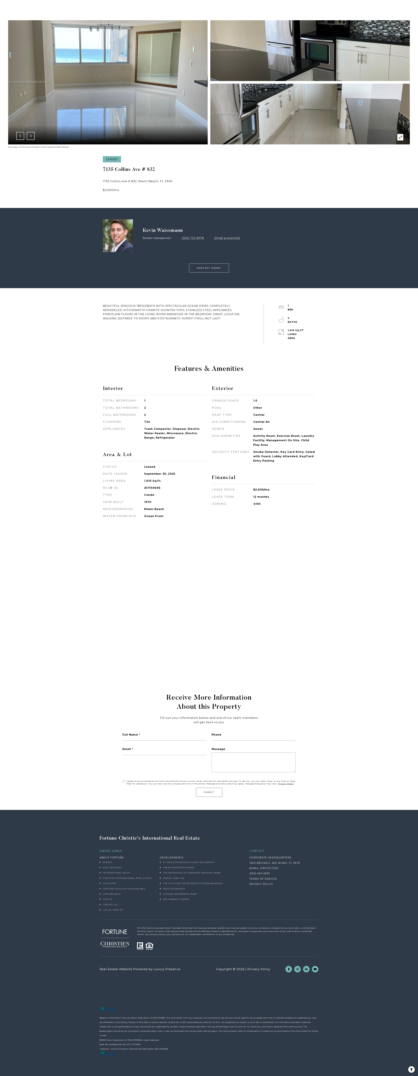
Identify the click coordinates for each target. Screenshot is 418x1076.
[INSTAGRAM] (297, 969)
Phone (216, 734)
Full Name (130, 734)
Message (218, 749)
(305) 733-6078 (193, 238)
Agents (107, 862)
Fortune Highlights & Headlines (124, 888)
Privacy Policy (286, 783)
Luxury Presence (166, 969)
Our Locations (112, 867)
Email (126, 749)
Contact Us (110, 904)
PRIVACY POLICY (261, 884)
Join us (107, 899)
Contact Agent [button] (209, 268)
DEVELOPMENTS (172, 857)
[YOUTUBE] (315, 969)
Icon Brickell (112, 894)
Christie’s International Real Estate (127, 878)
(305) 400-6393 (259, 873)
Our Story (109, 883)
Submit (209, 792)
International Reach (117, 872)
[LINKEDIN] (306, 969)
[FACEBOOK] (288, 969)
